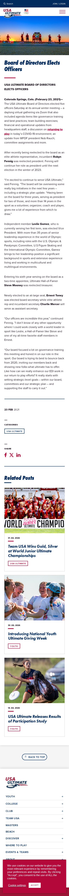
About (10, 859)
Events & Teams (17, 852)
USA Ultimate (14, 431)
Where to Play (16, 845)
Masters (12, 825)
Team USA (12, 818)
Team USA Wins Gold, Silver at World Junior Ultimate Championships (33, 551)
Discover (12, 838)
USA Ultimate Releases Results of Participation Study (34, 719)
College (12, 803)
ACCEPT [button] (35, 885)
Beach (10, 831)
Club (9, 811)
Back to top (36, 757)
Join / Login (59, 4)
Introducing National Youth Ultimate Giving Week (32, 636)
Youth (14, 646)
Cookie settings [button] (17, 885)
